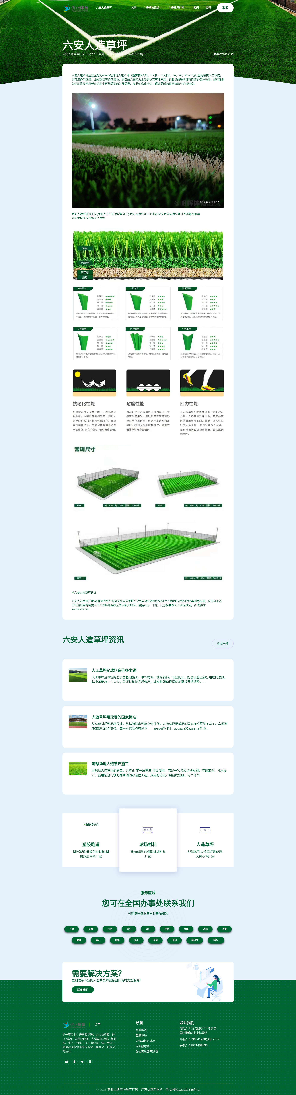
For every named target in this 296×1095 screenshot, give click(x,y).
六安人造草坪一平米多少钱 (146, 214)
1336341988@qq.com (204, 1039)
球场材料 (148, 844)
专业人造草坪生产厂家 (122, 1089)
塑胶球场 (141, 1035)
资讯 (208, 7)
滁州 (174, 940)
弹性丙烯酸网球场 (147, 1051)
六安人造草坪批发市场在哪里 (182, 214)
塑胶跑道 (91, 844)
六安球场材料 (176, 7)
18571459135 (225, 54)
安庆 (167, 929)
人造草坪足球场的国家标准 (114, 717)
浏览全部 (222, 643)
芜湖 (90, 929)
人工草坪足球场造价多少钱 (114, 670)
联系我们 (82, 990)
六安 (110, 929)
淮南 (224, 929)
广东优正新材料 (152, 1089)
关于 (133, 7)
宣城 (79, 940)
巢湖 (155, 940)
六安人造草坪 (104, 7)
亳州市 (194, 940)
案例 (196, 7)
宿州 (129, 929)
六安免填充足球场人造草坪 (88, 218)
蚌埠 (186, 929)
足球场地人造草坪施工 (110, 764)
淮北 (205, 929)
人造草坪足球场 (145, 1040)
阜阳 (148, 929)
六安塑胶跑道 (151, 7)
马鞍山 (216, 940)
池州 (136, 940)
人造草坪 (205, 844)
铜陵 (117, 940)
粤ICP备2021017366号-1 (183, 1089)
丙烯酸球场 (143, 1046)
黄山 (98, 940)
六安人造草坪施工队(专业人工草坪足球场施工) (100, 214)
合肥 (71, 929)
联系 (225, 7)
